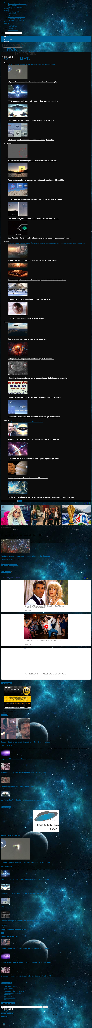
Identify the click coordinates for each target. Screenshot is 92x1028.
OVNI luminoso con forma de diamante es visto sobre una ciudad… (33, 101)
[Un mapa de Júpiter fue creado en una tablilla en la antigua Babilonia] (17, 474)
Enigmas (6, 10)
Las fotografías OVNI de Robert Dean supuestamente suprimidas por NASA (29, 800)
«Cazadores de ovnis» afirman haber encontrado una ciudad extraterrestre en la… (38, 378)
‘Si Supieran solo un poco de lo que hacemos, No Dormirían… (31, 359)
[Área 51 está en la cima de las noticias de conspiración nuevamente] (17, 336)
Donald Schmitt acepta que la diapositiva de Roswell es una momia (25, 742)
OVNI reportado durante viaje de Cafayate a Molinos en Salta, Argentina (35, 199)
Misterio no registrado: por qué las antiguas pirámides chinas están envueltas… (37, 280)
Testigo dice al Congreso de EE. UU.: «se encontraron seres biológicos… (34, 439)
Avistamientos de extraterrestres (17, 4)
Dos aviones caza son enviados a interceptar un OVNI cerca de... (24, 893)
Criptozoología (12, 13)
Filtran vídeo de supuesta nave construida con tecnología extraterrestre (34, 417)
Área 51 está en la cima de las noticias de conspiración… (28, 339)
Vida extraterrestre (13, 30)
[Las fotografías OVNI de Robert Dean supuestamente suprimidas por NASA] (5, 796)
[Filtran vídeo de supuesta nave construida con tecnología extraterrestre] (17, 413)
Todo (9, 64)
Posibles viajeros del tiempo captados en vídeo (17, 786)
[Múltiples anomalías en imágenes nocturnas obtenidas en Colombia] (17, 157)
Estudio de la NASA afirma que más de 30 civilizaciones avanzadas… (33, 261)
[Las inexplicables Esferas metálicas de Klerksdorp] (17, 315)
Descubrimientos (12, 26)
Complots (7, 22)
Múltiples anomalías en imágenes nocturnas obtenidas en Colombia (32, 161)
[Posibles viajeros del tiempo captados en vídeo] (5, 783)
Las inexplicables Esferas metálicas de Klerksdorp (26, 318)
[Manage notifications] (4, 1024)
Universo (10, 28)
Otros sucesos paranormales (16, 20)
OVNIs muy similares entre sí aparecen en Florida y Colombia (31, 140)
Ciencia (6, 23)
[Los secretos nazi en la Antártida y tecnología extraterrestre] (17, 295)
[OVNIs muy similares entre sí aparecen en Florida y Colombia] (17, 136)
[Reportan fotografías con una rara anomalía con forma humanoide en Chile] (17, 176)
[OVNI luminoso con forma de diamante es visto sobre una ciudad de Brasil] (17, 97)
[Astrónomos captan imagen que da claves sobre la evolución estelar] (15, 552)
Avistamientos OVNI (14, 5)
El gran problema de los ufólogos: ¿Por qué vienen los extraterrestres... (27, 759)
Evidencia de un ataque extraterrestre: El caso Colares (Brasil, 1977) (26, 773)
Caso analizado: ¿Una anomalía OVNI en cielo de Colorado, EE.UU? (33, 219)
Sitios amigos (8, 39)
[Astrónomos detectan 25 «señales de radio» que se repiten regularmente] (17, 455)
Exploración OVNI (6, 559)
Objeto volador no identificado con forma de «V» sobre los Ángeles (32, 82)
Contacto (6, 41)
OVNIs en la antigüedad (15, 7)
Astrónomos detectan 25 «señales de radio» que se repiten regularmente (34, 458)
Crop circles (11, 15)
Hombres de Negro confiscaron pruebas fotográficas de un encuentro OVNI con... (31, 921)
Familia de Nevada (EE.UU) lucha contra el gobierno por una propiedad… (35, 397)
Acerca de (7, 38)
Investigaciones (8, 9)
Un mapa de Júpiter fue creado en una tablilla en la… (28, 478)
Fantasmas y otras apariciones (16, 17)
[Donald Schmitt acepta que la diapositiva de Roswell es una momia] (15, 738)
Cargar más (4, 925)
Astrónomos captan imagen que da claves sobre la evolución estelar (25, 556)
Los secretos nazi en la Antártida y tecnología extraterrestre (29, 299)
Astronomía (11, 25)
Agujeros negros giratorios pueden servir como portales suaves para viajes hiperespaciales (41, 497)
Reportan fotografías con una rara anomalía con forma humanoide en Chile (36, 180)
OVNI (6, 2)
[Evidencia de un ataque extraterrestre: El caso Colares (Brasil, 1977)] (5, 769)
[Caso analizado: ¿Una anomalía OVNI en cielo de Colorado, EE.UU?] (17, 215)
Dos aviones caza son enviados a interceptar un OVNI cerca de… (31, 120)
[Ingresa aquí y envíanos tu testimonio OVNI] (46, 832)
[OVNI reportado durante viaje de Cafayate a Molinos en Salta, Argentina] (17, 196)
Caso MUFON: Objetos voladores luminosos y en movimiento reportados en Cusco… (39, 238)
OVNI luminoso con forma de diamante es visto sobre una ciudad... (25, 879)
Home (6, 36)
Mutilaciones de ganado (14, 18)
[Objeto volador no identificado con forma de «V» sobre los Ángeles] (17, 78)
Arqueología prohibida (14, 12)
